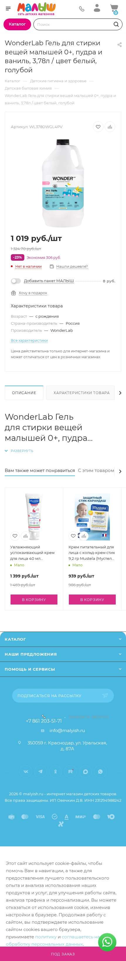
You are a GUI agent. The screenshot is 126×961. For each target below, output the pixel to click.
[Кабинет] (97, 8)
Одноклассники (55, 771)
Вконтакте (25, 771)
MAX (85, 771)
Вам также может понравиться (40, 470)
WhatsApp (100, 771)
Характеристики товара (82, 393)
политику (46, 937)
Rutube (70, 771)
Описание (24, 393)
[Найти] (115, 24)
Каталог (15, 639)
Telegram (40, 771)
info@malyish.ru (67, 730)
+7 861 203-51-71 (44, 721)
